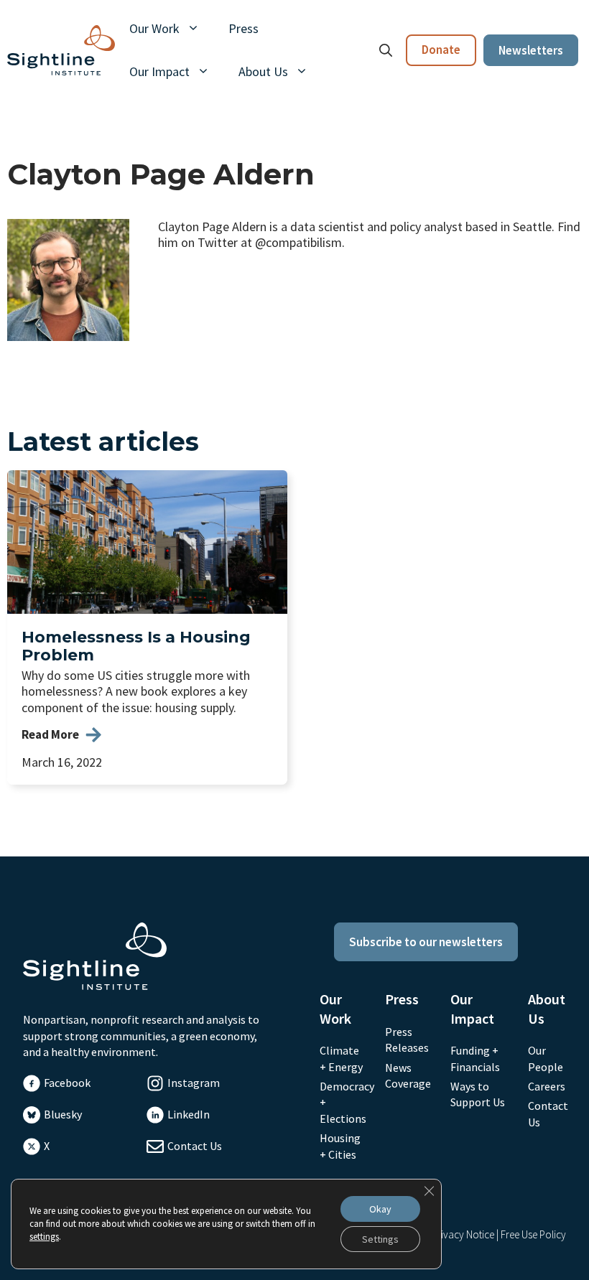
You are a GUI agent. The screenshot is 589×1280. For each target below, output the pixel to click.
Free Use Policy (533, 1234)
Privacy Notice (463, 1234)
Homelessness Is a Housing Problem (136, 646)
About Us (263, 71)
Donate (441, 49)
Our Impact (159, 71)
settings (44, 1236)
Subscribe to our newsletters (426, 942)
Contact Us (194, 1146)
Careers (546, 1086)
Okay (380, 1208)
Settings (380, 1239)
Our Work (154, 28)
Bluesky (63, 1114)
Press (243, 28)
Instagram (193, 1082)
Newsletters (530, 50)
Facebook (67, 1082)
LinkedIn (188, 1114)
